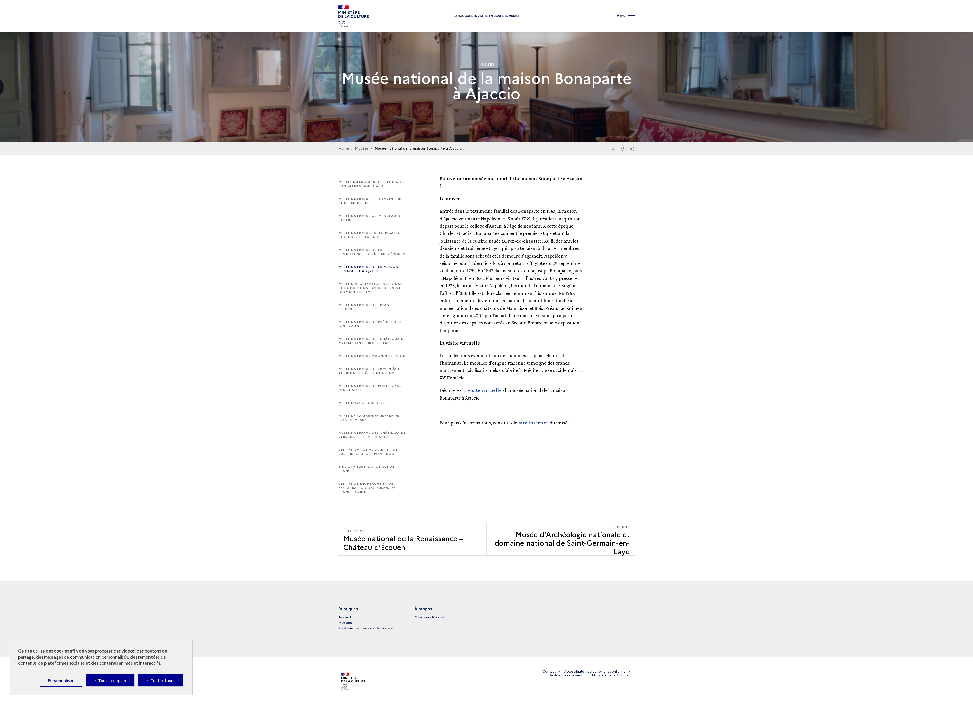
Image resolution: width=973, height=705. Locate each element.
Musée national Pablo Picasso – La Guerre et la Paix (371, 234)
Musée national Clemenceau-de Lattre (370, 217)
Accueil (344, 616)
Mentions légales (429, 616)
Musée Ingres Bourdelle (362, 402)
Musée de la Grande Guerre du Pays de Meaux (369, 417)
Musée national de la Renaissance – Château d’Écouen (371, 251)
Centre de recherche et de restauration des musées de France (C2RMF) (366, 487)
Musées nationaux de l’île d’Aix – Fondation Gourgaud (372, 183)
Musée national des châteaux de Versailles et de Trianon (372, 434)
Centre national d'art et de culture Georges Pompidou (367, 451)
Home (343, 148)
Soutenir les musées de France (365, 627)
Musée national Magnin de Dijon (372, 355)
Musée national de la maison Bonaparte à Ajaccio (368, 268)
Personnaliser (61, 680)
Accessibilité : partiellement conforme (595, 671)
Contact (549, 671)
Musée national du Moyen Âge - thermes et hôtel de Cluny (370, 370)
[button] (632, 148)
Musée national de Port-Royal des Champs (370, 387)
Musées (345, 622)
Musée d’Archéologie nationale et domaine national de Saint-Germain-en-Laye (371, 287)
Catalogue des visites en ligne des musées (486, 16)
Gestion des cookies (565, 675)
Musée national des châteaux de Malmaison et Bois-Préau (372, 340)
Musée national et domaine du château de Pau (370, 200)
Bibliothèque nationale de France (366, 468)
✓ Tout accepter (110, 680)
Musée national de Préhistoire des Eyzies (370, 323)
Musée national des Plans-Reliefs (365, 306)
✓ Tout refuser (160, 680)
